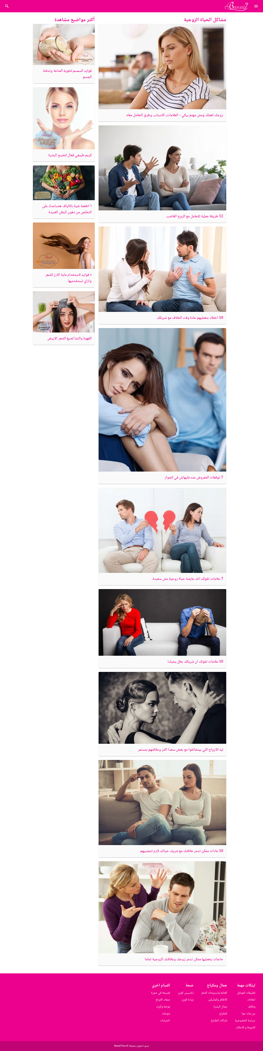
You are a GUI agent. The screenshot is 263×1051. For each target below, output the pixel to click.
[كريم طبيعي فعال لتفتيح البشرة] (64, 118)
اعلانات (251, 999)
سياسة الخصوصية (245, 1020)
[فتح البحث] (256, 6)
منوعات (166, 1013)
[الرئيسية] (238, 6)
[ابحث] (7, 6)
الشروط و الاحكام (245, 1027)
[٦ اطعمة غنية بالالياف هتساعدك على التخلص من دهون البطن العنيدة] (64, 182)
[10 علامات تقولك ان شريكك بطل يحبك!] (162, 622)
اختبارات (165, 1020)
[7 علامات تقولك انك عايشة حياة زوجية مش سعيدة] (162, 530)
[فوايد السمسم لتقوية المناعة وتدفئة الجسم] (64, 44)
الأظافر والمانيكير (217, 999)
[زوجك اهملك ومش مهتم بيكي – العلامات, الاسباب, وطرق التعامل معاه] (162, 66)
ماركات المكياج (219, 1020)
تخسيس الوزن (185, 993)
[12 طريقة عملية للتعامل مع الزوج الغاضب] (162, 168)
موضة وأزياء (163, 1006)
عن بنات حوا (248, 1013)
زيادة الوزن (187, 999)
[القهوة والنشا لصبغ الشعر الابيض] (64, 311)
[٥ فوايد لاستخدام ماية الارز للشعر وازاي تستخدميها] (64, 245)
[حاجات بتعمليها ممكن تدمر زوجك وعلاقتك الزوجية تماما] (162, 907)
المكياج (223, 1013)
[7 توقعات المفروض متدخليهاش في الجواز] (162, 400)
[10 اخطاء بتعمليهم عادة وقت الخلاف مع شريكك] (162, 269)
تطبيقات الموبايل (246, 993)
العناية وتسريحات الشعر (214, 993)
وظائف (251, 1006)
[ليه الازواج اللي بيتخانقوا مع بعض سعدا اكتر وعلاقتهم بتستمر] (162, 708)
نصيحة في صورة (160, 993)
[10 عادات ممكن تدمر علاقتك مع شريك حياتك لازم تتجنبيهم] (162, 802)
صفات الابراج (163, 999)
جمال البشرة (220, 1006)
